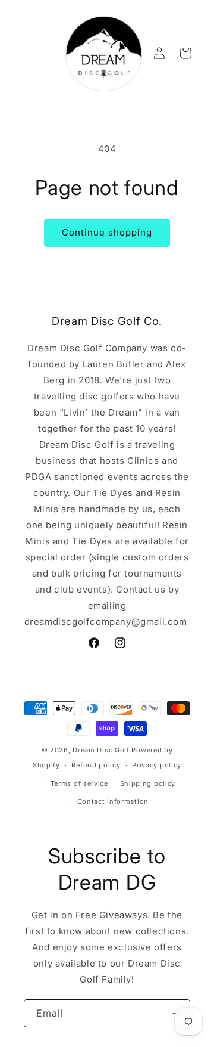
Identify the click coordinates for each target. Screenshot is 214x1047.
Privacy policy (156, 765)
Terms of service (79, 783)
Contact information (113, 801)
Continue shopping (107, 232)
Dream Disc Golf (101, 750)
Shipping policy (148, 783)
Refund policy (95, 765)
